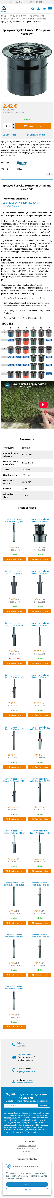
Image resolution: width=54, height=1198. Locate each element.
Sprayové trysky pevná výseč (34, 18)
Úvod (3, 16)
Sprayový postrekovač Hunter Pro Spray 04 (14, 624)
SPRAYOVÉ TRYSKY (9, 18)
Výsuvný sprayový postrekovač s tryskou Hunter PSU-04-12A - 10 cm (40, 885)
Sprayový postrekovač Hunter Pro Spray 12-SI (14, 728)
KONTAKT (27, 1151)
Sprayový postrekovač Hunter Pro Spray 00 (40, 520)
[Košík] (44, 8)
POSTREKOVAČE (37, 16)
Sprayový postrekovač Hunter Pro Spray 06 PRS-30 (14, 781)
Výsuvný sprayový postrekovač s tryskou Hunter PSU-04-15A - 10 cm (14, 937)
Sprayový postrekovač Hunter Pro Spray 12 (40, 676)
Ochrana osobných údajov (27, 1148)
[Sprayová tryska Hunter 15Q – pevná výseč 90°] (27, 69)
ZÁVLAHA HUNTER (18, 16)
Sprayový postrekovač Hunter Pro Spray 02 (14, 572)
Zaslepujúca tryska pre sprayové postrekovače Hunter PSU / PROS (14, 884)
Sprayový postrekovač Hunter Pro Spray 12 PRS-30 (40, 781)
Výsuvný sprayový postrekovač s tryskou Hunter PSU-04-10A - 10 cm (14, 522)
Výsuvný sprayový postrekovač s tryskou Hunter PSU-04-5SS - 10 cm (14, 989)
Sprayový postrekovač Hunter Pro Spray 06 (40, 624)
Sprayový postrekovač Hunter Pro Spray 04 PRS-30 (40, 729)
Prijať (27, 1184)
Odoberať (43, 1105)
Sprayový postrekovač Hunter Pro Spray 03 (40, 572)
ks (10, 126)
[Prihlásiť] (38, 8)
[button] (32, 8)
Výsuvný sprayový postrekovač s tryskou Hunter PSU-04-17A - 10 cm (40, 937)
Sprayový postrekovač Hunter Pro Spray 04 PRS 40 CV (14, 832)
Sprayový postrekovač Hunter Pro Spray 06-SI (14, 676)
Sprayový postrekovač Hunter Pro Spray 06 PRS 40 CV (39, 832)
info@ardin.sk (18, 2)
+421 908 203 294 (35, 2)
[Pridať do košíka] (14, 559)
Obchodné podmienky (27, 1145)
